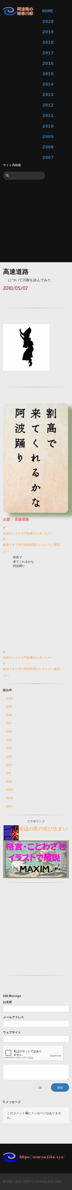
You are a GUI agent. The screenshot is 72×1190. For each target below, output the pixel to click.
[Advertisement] (36, 218)
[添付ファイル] (40, 1087)
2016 (48, 63)
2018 (48, 42)
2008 (48, 147)
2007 (48, 157)
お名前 (7, 1002)
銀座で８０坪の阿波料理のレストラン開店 (31, 545)
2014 (48, 84)
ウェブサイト (12, 1032)
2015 (48, 74)
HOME (47, 11)
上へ (6, 551)
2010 (48, 126)
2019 (48, 32)
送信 (60, 1087)
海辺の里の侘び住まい (43, 828)
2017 (48, 53)
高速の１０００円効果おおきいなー (27, 533)
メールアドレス (13, 1017)
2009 (48, 136)
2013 (48, 94)
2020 (48, 21)
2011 (48, 115)
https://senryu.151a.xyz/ (41, 1157)
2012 (48, 105)
